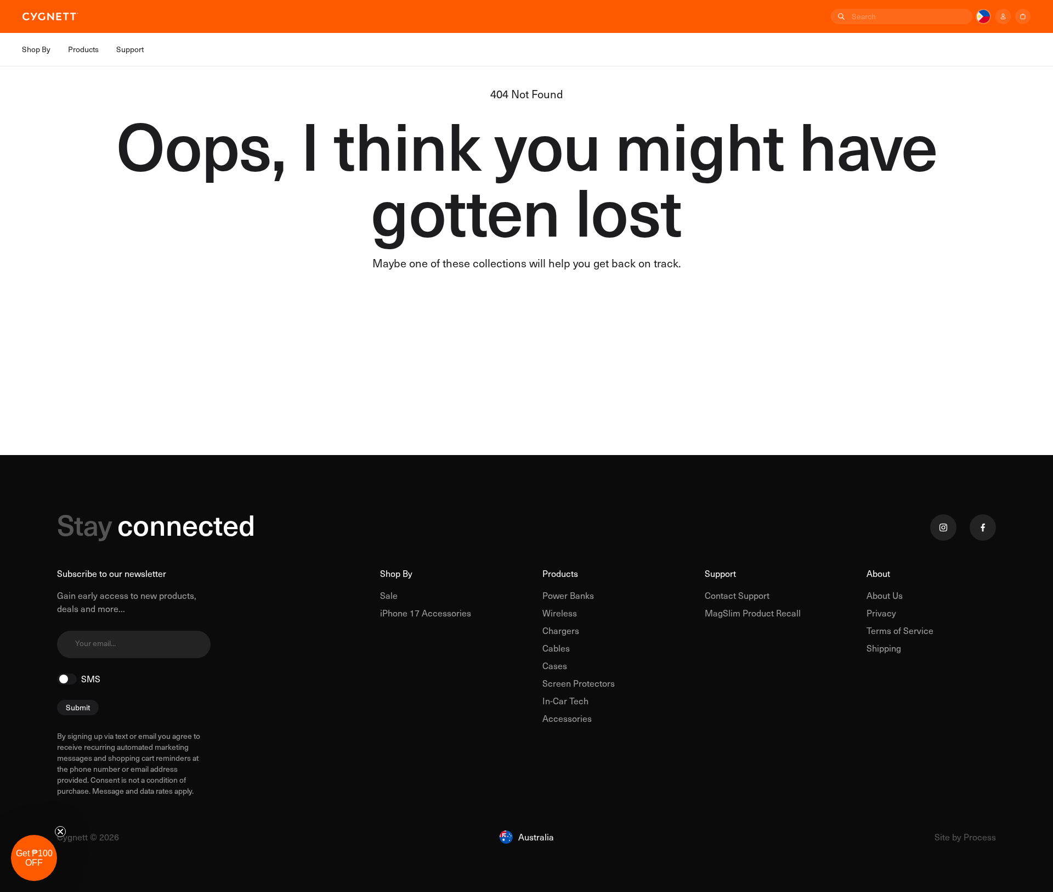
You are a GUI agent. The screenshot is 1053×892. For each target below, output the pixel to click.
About (878, 573)
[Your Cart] (1023, 16)
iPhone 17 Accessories (425, 613)
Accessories (567, 718)
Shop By (396, 573)
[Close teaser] (60, 831)
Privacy (881, 613)
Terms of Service (900, 630)
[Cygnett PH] (50, 16)
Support (720, 573)
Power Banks (568, 595)
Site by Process (965, 837)
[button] (34, 858)
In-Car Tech (565, 700)
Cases (554, 665)
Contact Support (737, 595)
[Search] (840, 16)
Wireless (559, 613)
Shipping (884, 648)
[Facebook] (983, 527)
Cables (556, 648)
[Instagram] (943, 527)
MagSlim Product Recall (753, 613)
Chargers (560, 630)
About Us (885, 595)
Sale (389, 595)
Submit (78, 707)
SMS (90, 679)
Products (560, 573)
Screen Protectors (578, 683)
